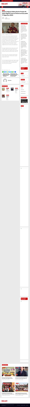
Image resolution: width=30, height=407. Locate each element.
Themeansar (4, 405)
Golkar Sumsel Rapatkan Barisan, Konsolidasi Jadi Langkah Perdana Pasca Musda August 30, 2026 (7, 378)
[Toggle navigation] (23, 7)
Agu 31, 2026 (5, 379)
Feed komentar (23, 91)
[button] (25, 7)
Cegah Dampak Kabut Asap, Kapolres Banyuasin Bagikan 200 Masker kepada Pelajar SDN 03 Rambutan (21, 394)
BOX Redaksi (18, 405)
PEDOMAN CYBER (23, 405)
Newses (13, 404)
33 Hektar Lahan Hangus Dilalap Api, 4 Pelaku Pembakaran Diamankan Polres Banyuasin (24, 60)
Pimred (8, 379)
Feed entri (22, 89)
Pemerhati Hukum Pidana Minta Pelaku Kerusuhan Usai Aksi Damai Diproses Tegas (24, 36)
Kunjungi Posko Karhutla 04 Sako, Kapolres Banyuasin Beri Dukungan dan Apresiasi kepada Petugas (8, 394)
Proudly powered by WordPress (6, 404)
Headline (3, 10)
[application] (24, 101)
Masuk (22, 87)
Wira (10, 80)
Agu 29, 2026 (18, 379)
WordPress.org (23, 93)
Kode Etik (27, 405)
